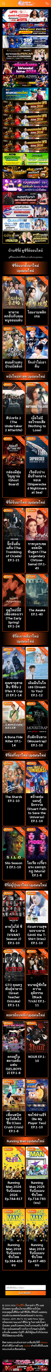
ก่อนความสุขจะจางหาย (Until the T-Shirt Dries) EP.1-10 (37, 934)
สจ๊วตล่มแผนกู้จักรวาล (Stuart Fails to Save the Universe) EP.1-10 (37, 808)
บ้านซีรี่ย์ (20, 1305)
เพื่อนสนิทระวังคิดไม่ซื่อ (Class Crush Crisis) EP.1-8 (13, 1122)
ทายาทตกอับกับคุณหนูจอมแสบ (13, 316)
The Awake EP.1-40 (37, 612)
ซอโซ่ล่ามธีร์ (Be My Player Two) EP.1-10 (37, 1120)
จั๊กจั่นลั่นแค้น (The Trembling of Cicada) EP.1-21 (14, 551)
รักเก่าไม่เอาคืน (37, 364)
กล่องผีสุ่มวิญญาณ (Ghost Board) (13, 478)
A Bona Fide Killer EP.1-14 (14, 741)
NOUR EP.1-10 (37, 1058)
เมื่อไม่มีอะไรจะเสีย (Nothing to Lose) (37, 424)
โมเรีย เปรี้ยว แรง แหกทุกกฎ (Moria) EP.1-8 (36, 869)
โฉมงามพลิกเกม (37, 314)
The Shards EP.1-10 (13, 798)
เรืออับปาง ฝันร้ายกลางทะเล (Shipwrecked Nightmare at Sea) (37, 482)
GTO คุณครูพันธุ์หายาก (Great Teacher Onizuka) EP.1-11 (13, 994)
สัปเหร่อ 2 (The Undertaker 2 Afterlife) (13, 424)
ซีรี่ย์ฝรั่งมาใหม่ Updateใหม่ (25, 755)
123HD (27, 1345)
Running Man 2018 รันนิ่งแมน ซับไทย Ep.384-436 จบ (14, 1254)
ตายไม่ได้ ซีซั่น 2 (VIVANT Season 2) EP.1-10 (13, 934)
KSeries (44, 1342)
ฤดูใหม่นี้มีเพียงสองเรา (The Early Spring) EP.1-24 (13, 618)
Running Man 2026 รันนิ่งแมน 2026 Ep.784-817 (14, 1190)
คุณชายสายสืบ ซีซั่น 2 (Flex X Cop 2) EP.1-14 (13, 688)
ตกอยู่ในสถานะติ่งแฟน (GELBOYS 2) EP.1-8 (13, 1064)
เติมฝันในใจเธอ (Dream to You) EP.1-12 (37, 688)
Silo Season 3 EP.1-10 (13, 865)
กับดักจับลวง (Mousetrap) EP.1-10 (36, 741)
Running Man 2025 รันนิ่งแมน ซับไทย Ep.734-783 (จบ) (37, 1192)
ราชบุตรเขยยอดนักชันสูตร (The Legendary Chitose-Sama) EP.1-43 (37, 555)
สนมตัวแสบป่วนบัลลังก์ (13, 364)
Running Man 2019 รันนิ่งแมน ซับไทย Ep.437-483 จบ (37, 1254)
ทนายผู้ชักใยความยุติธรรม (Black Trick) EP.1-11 (36, 994)
